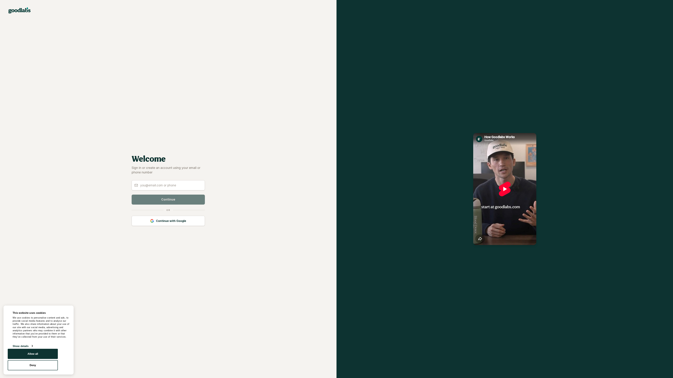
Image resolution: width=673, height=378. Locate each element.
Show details (21, 346)
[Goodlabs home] (19, 10)
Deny (33, 365)
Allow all (33, 353)
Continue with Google (171, 221)
